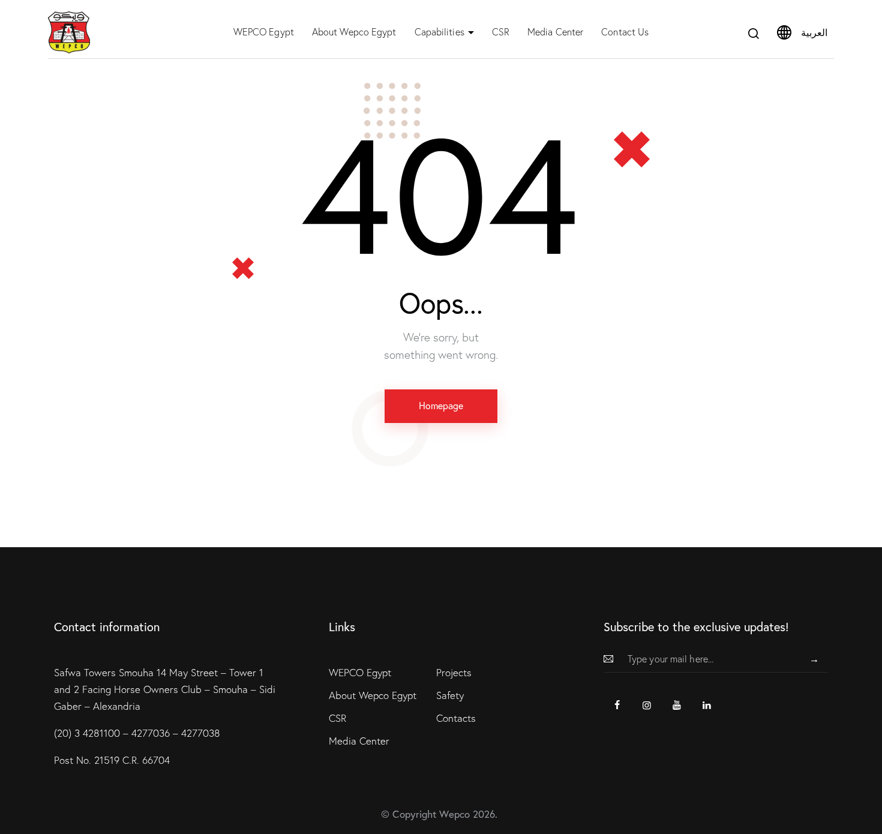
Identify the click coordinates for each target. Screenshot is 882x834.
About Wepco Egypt (354, 32)
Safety (450, 695)
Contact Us (625, 32)
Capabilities (439, 32)
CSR (500, 32)
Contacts (456, 718)
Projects (454, 672)
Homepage (441, 406)
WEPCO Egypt (263, 32)
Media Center (555, 32)
